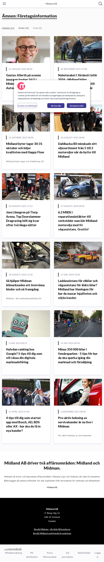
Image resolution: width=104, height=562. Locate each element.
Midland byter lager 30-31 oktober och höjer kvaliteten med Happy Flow (25, 148)
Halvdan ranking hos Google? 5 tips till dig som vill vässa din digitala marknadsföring (24, 355)
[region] (52, 96)
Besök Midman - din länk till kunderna (52, 529)
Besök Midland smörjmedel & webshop (52, 533)
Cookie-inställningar (27, 105)
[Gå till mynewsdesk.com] (13, 549)
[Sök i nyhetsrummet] (100, 4)
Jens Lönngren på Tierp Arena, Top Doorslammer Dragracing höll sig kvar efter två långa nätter (23, 218)
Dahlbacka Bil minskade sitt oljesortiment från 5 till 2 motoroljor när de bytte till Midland (77, 150)
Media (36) (23, 28)
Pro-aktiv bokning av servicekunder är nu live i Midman (75, 422)
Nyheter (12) (8, 28)
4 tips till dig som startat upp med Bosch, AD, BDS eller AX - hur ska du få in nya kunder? (23, 424)
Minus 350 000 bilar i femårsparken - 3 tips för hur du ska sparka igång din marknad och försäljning (78, 355)
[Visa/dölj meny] (4, 4)
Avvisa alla (56, 105)
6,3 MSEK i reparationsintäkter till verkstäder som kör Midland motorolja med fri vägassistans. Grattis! (77, 220)
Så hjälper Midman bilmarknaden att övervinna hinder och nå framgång (25, 285)
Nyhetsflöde (84, 552)
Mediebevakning (13, 552)
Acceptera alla (76, 105)
